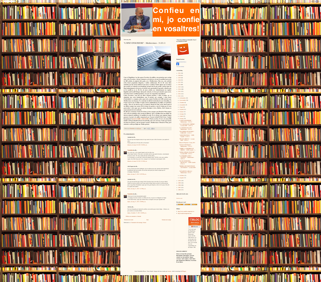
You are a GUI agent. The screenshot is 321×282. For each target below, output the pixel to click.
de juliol (182, 109)
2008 (179, 185)
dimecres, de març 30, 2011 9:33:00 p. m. (137, 161)
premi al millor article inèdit (140, 119)
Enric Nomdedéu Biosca (181, 61)
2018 (179, 80)
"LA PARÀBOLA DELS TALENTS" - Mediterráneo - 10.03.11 (186, 157)
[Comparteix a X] (150, 128)
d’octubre (182, 102)
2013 (179, 91)
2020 (179, 75)
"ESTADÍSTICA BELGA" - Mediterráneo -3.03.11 (186, 171)
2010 (179, 180)
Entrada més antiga (166, 220)
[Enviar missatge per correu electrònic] (144, 128)
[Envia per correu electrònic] (147, 128)
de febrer (182, 175)
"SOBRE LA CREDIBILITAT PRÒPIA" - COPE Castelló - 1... (187, 149)
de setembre (183, 105)
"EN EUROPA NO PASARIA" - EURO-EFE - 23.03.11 (187, 132)
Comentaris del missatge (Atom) (138, 222)
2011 (179, 96)
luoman (169, 271)
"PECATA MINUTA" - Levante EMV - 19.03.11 (187, 139)
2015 (179, 87)
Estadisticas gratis (179, 198)
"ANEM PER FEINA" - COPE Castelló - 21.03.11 (186, 135)
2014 (179, 89)
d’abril (181, 116)
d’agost (181, 107)
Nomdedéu (130, 150)
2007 (179, 187)
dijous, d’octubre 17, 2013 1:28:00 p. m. (137, 213)
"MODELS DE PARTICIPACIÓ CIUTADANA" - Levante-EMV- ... (187, 167)
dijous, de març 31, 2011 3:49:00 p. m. (136, 201)
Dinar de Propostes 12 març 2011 (187, 142)
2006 (179, 190)
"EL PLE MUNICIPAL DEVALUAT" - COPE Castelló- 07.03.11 (187, 162)
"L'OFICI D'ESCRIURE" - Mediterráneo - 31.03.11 (185, 121)
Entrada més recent (128, 220)
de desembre (183, 98)
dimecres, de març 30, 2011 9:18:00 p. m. (137, 145)
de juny (181, 111)
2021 (179, 73)
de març (182, 118)
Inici (147, 220)
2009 (179, 183)
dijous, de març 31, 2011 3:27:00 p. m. (136, 188)
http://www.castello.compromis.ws (186, 211)
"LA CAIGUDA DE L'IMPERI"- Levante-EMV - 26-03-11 (187, 124)
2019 (179, 77)
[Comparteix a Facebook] (152, 128)
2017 (179, 82)
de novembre (183, 100)
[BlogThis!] (149, 128)
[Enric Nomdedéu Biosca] (177, 65)
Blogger (184, 271)
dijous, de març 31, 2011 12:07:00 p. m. (136, 174)
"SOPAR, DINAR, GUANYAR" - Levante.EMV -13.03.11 (187, 152)
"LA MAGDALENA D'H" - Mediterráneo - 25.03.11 (186, 128)
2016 (179, 84)
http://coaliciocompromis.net (184, 213)
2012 (179, 94)
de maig (182, 114)
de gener (182, 177)
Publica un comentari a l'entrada (133, 216)
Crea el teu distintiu (180, 66)
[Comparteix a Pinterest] (154, 128)
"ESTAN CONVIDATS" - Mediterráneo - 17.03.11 (185, 145)
